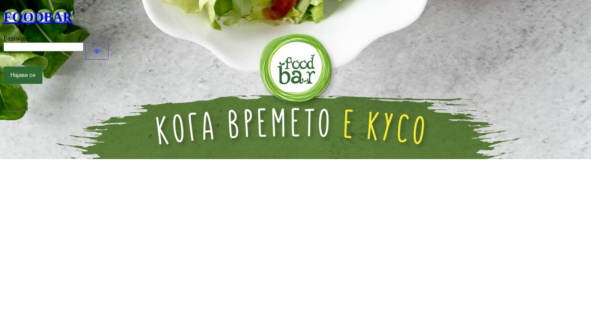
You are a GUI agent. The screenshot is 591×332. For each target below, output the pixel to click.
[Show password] (97, 51)
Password (16, 38)
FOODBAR (38, 17)
